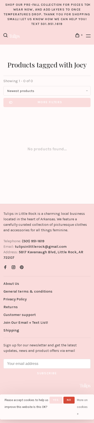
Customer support (19, 315)
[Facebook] (5, 267)
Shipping (11, 330)
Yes (56, 399)
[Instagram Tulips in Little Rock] (13, 267)
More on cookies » (82, 406)
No (69, 399)
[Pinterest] (22, 267)
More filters (50, 102)
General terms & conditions (27, 291)
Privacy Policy (15, 299)
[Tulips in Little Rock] (85, 386)
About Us (11, 283)
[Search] (6, 36)
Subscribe (47, 373)
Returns (10, 307)
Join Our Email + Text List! (25, 322)
